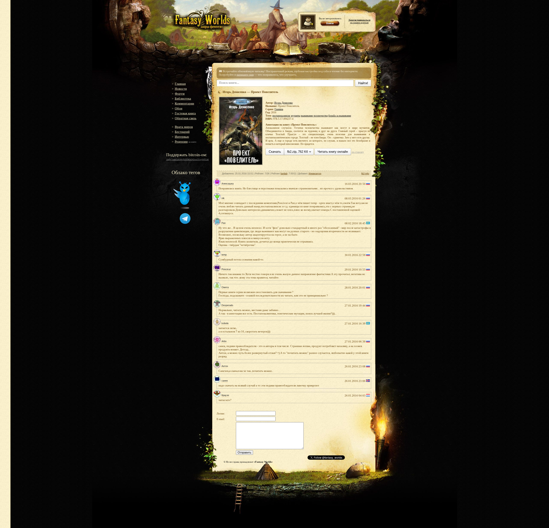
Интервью (182, 136)
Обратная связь (185, 118)
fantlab (284, 173)
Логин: (221, 413)
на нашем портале (359, 21)
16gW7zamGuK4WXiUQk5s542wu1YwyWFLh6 (187, 159)
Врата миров (184, 127)
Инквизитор (315, 173)
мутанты (295, 115)
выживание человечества (314, 115)
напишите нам (245, 74)
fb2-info (365, 173)
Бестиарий (182, 131)
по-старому (358, 152)
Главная (180, 83)
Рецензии (181, 141)
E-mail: (221, 419)
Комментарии (184, 103)
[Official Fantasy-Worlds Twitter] (182, 208)
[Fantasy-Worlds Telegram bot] (185, 223)
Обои (178, 108)
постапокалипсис (281, 115)
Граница (278, 109)
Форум (180, 93)
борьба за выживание (339, 115)
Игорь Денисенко (283, 102)
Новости (181, 88)
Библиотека (183, 98)
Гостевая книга (185, 113)
